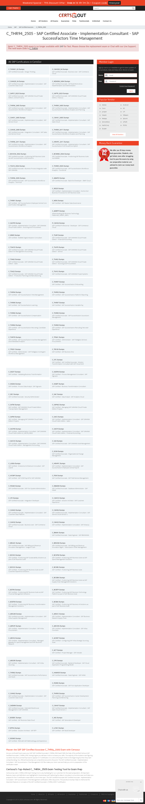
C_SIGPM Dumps (58, 372)
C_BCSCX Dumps (14, 567)
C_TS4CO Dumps (14, 247)
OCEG (125, 125)
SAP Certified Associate (26, 27)
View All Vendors (117, 134)
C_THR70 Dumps (14, 337)
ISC (124, 108)
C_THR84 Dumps (14, 325)
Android (125, 105)
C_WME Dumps (14, 235)
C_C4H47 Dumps (58, 705)
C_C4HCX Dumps (58, 498)
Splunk (125, 118)
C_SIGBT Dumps (58, 384)
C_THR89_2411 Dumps (60, 130)
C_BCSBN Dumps (58, 577)
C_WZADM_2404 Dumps (61, 81)
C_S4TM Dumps (14, 405)
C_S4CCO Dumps (14, 441)
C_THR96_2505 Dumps (16, 178)
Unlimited (96, 21)
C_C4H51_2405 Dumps (16, 118)
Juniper (104, 112)
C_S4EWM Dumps (15, 705)
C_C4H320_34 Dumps (60, 69)
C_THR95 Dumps (58, 693)
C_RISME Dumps (14, 738)
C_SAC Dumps (57, 394)
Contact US (94, 794)
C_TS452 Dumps (58, 259)
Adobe (104, 105)
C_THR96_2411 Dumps (16, 142)
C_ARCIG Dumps (14, 638)
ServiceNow (106, 122)
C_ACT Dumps (57, 650)
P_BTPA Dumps (14, 728)
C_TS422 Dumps (14, 271)
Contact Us (107, 21)
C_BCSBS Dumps (58, 567)
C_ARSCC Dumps (58, 614)
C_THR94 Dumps (14, 292)
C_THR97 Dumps (58, 282)
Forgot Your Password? (127, 86)
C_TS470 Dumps (58, 247)
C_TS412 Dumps (58, 271)
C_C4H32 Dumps (14, 522)
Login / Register (13, 8)
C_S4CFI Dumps (58, 429)
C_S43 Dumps (57, 441)
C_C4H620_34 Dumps (16, 81)
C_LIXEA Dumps (14, 463)
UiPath (125, 122)
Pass (100, 81)
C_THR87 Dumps (58, 303)
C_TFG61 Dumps (58, 337)
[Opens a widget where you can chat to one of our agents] (129, 791)
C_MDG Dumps (57, 200)
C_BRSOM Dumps (58, 543)
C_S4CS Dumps (57, 417)
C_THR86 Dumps (14, 313)
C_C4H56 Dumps (58, 510)
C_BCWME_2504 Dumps (61, 154)
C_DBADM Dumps (58, 486)
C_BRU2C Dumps (14, 543)
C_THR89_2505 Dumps (60, 166)
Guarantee (65, 21)
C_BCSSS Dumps (14, 555)
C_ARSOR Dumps (14, 660)
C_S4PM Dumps (14, 417)
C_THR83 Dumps (58, 325)
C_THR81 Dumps (14, 200)
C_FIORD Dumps (58, 683)
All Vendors (43, 21)
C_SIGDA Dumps (14, 384)
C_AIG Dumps (57, 718)
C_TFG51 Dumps (14, 349)
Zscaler (104, 129)
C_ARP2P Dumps (14, 626)
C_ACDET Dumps (58, 638)
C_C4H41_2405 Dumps (60, 118)
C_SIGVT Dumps (14, 372)
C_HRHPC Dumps (58, 463)
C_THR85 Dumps (58, 313)
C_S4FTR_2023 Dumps (60, 93)
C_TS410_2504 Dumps (16, 166)
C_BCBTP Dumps (58, 590)
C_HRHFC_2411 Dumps (60, 142)
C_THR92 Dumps (58, 292)
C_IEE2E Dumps (58, 188)
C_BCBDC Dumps (14, 718)
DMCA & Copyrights (107, 794)
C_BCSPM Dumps (58, 555)
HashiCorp (105, 125)
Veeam (104, 115)
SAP (15, 27)
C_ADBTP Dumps (58, 211)
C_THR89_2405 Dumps (60, 105)
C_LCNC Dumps (58, 728)
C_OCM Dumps (57, 451)
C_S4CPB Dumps (14, 429)
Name (101, 75)
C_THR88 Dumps (14, 303)
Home (33, 21)
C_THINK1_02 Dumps (16, 69)
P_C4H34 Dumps (58, 223)
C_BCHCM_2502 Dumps (17, 154)
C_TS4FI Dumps (58, 235)
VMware (125, 115)
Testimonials (84, 21)
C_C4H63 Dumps (14, 510)
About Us (41, 794)
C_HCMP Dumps (14, 475)
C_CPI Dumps (13, 498)
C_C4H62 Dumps (14, 693)
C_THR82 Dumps (14, 673)
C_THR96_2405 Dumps (16, 105)
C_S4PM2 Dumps (58, 405)
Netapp (104, 118)
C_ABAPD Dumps (58, 178)
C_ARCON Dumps (58, 626)
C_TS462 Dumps (14, 259)
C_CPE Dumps (57, 660)
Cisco (103, 108)
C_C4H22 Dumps (58, 522)
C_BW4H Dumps (58, 533)
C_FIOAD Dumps (14, 486)
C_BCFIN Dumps (14, 590)
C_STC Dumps (57, 360)
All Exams (54, 21)
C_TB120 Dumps (58, 349)
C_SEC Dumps (13, 394)
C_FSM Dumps (57, 475)
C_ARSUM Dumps (15, 614)
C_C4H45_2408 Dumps (16, 130)
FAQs (74, 21)
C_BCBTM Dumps (15, 602)
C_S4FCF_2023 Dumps (16, 93)
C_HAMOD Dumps (59, 673)
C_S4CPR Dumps (14, 223)
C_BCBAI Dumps (58, 602)
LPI (124, 112)
